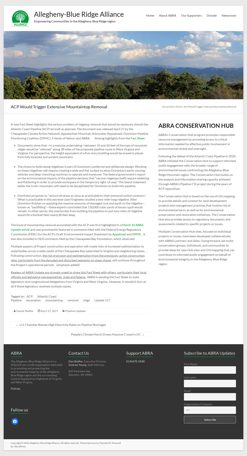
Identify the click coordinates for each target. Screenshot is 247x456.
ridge (86, 300)
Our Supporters (191, 15)
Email (187, 390)
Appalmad (119, 234)
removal (73, 300)
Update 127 (102, 300)
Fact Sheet (138, 138)
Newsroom (229, 15)
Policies (15, 388)
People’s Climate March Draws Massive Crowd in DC (108, 334)
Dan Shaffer (76, 361)
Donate (212, 15)
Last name (190, 377)
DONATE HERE (135, 361)
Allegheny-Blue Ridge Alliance (79, 14)
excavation (33, 300)
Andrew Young (77, 364)
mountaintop (54, 300)
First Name (190, 364)
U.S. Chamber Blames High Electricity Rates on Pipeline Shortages (61, 324)
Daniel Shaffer (25, 311)
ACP (30, 296)
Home (150, 15)
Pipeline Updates (75, 311)
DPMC (136, 234)
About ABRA (167, 15)
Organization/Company (198, 404)
